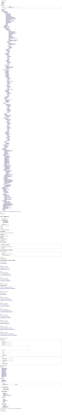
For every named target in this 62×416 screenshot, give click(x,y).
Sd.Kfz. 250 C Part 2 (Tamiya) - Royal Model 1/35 (7, 288)
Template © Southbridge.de (18, 408)
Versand (6, 266)
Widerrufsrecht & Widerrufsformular (7, 395)
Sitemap (4, 401)
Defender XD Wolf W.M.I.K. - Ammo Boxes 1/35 (7, 329)
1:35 (2, 227)
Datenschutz (3, 362)
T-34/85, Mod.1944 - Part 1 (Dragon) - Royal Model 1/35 (8, 335)
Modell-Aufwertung (5, 211)
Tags (3, 402)
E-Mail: (3, 254)
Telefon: (3, 345)
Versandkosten (4, 393)
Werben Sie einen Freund (6, 406)
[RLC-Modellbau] (2, 5)
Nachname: (3, 253)
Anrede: (3, 341)
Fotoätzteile (9, 211)
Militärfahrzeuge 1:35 (13, 211)
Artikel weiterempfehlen (5, 222)
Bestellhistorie (4, 405)
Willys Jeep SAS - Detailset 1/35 (5, 323)
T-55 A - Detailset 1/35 (3, 263)
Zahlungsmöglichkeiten (5, 394)
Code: (5, 255)
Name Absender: (4, 358)
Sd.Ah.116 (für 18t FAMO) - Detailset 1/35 (6, 311)
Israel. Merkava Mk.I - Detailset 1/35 (5, 317)
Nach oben (3, 365)
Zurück (1, 365)
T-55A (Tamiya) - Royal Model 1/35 (5, 280)
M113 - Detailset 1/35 (3, 294)
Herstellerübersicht (5, 400)
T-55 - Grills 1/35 (19, 211)
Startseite (1, 211)
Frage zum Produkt (5, 221)
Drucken (6, 365)
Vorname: (3, 342)
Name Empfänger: (4, 360)
